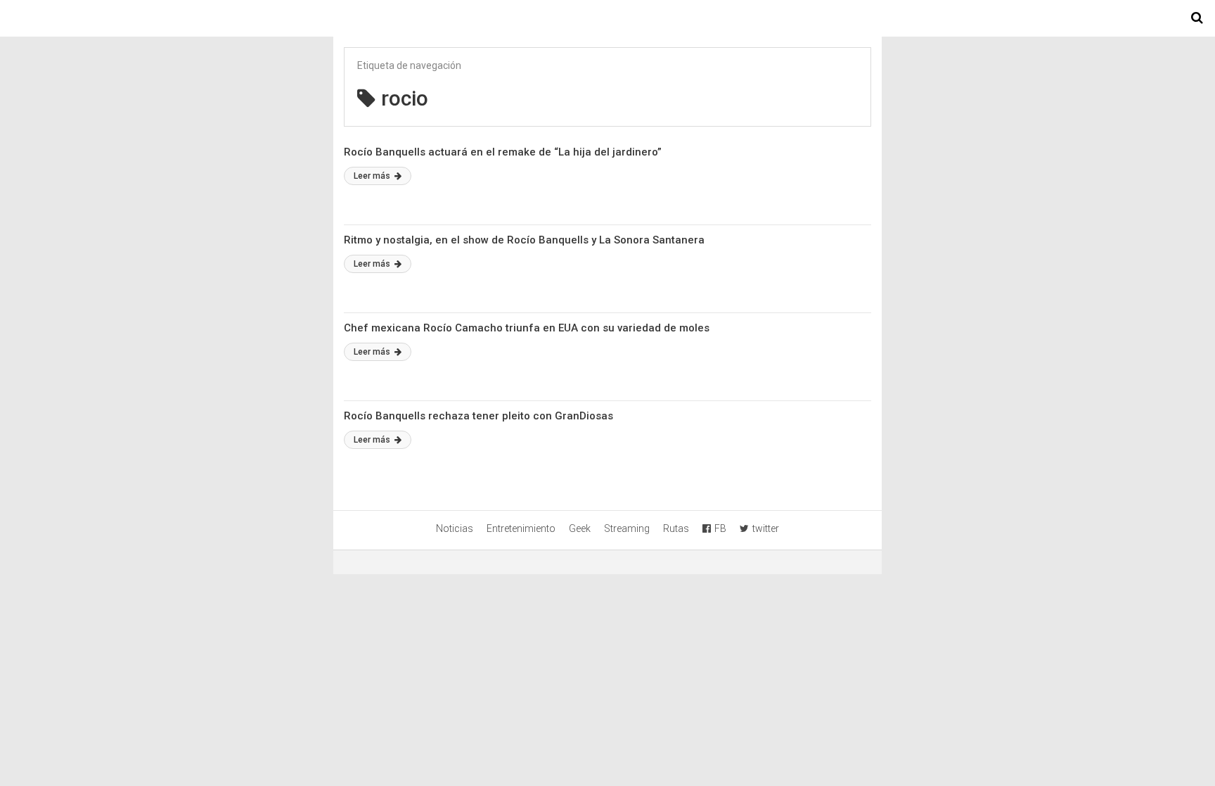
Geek (580, 528)
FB (720, 528)
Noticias (454, 528)
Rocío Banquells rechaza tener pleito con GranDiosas (478, 416)
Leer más (373, 176)
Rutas (676, 528)
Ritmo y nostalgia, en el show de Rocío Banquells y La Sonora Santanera (524, 240)
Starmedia (607, 18)
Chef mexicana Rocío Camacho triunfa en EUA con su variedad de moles (526, 328)
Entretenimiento (521, 528)
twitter (765, 528)
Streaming (627, 528)
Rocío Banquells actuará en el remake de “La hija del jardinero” (503, 152)
